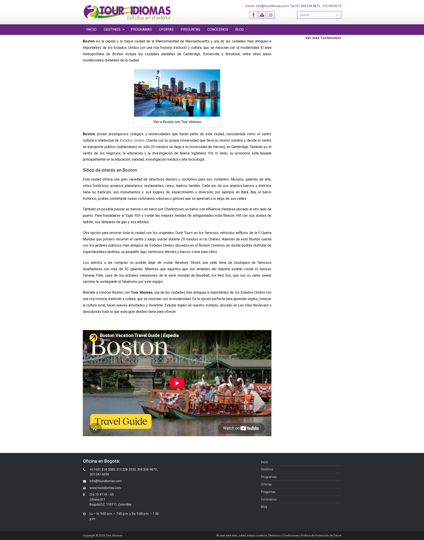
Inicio (91, 29)
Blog (239, 29)
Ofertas (166, 29)
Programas (141, 29)
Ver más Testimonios (323, 38)
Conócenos (217, 29)
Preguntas (190, 29)
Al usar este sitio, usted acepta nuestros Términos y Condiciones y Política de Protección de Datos (278, 535)
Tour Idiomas (114, 535)
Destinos (112, 29)
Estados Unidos (132, 140)
